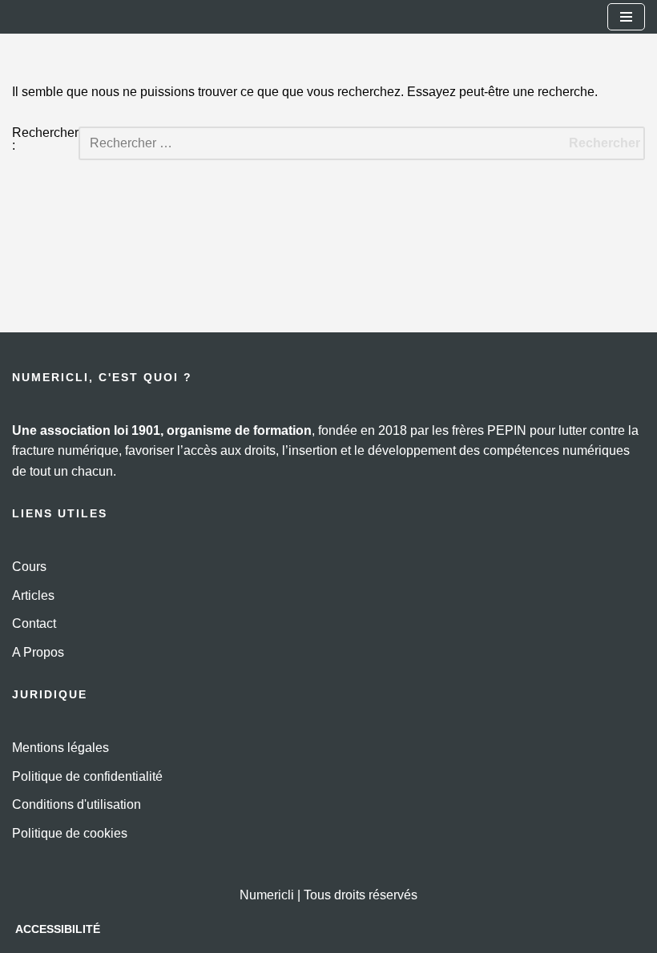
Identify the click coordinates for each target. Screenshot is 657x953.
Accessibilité (57, 929)
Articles (33, 595)
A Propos (38, 652)
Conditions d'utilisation (76, 804)
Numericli (267, 895)
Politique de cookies (69, 833)
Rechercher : (45, 139)
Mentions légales (60, 747)
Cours (29, 566)
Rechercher (604, 143)
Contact (34, 623)
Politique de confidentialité (87, 776)
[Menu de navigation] (626, 16)
